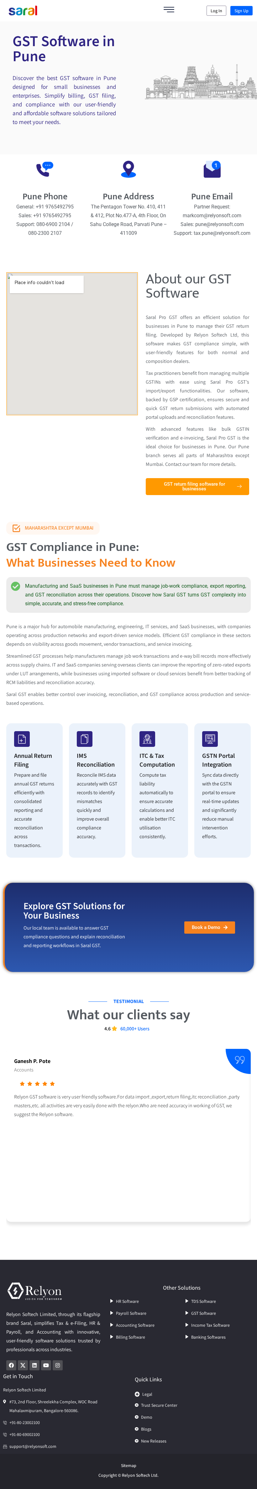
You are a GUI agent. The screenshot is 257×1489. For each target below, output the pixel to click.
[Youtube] (46, 1365)
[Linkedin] (34, 1365)
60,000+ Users (134, 1028)
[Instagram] (58, 1365)
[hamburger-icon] (169, 10)
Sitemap (128, 1465)
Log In (216, 10)
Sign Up (241, 10)
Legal (147, 1394)
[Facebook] (11, 1365)
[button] (191, 1393)
